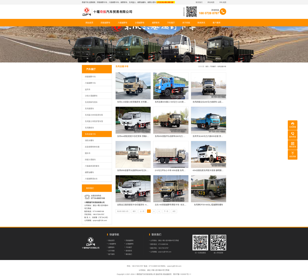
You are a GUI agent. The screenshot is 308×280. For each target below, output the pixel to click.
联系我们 (199, 2)
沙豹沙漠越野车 (91, 95)
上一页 (142, 211)
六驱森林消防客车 (92, 166)
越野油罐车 (89, 172)
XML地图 (222, 2)
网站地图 (211, 2)
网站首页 (89, 22)
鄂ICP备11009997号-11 (182, 274)
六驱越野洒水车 (91, 178)
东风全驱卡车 (90, 134)
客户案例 (216, 22)
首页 (206, 66)
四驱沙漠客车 (90, 159)
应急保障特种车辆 (92, 146)
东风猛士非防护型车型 (94, 121)
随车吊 (87, 153)
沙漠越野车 (139, 22)
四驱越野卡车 (90, 76)
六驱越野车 (122, 22)
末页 (174, 211)
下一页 (166, 211)
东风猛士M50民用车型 (94, 115)
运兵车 (87, 89)
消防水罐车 (89, 140)
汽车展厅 (171, 22)
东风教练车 (89, 127)
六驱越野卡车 (90, 83)
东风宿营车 (89, 108)
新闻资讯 (201, 22)
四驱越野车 (105, 22)
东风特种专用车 (91, 102)
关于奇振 (186, 22)
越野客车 (156, 22)
